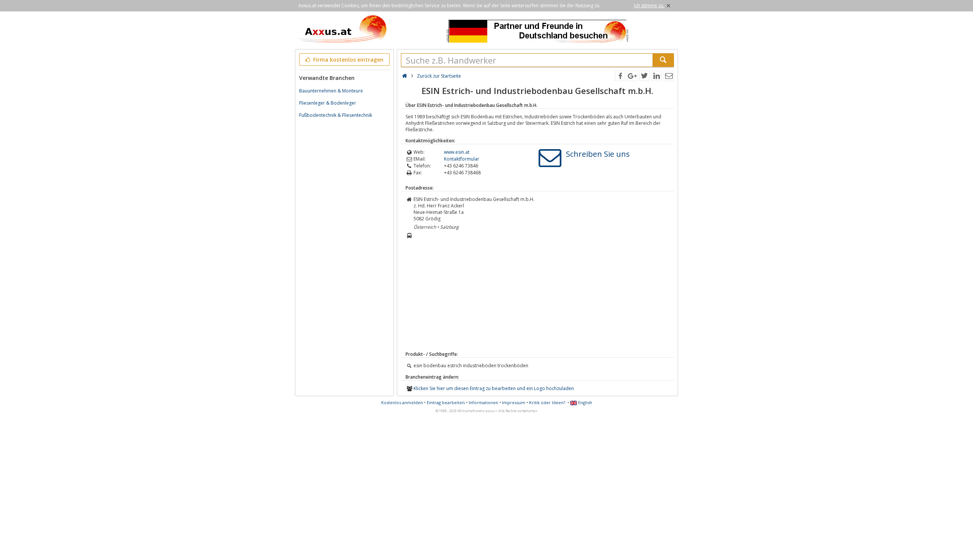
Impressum (513, 402)
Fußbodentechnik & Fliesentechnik (335, 115)
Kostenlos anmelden (402, 402)
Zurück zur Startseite (439, 76)
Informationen (483, 402)
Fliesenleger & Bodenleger (327, 103)
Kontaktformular (461, 159)
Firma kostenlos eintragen (347, 59)
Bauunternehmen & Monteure (331, 91)
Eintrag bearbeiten (446, 402)
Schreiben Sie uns (598, 154)
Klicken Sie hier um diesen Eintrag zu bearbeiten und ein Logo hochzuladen (494, 388)
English (584, 402)
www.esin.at (456, 152)
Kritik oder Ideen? (547, 402)
